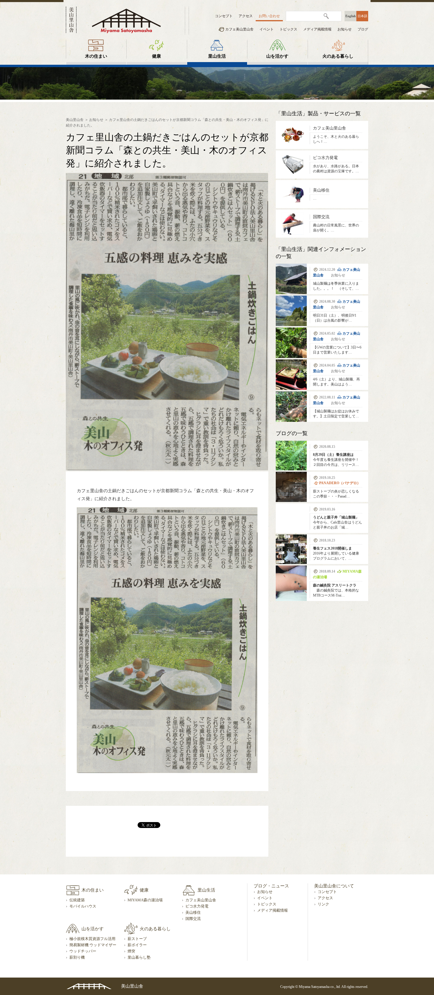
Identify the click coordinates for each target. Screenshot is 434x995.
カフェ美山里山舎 (239, 29)
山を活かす (277, 56)
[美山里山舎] (126, 20)
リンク (323, 904)
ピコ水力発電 (196, 906)
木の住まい (96, 56)
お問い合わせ (269, 16)
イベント (267, 29)
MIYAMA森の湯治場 (145, 900)
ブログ (363, 29)
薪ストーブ (137, 939)
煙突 (131, 951)
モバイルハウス (82, 906)
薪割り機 (77, 957)
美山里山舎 (75, 120)
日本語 (362, 16)
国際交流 (193, 919)
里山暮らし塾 (139, 957)
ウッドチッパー (82, 951)
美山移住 (193, 912)
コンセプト (224, 16)
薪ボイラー (137, 945)
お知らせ (344, 29)
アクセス (246, 16)
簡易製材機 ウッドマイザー (92, 945)
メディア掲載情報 (317, 29)
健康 (156, 56)
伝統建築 (77, 900)
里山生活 (217, 56)
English (350, 16)
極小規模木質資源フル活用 (92, 939)
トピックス (288, 29)
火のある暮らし (337, 56)
